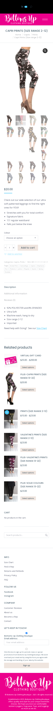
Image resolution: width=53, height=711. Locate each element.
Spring (41, 269)
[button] (45, 50)
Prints (22, 262)
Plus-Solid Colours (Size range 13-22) (31, 484)
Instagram (9, 595)
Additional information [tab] (15, 293)
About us (8, 612)
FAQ (6, 579)
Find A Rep (9, 566)
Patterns (13, 269)
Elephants (40, 266)
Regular (26, 269)
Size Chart (42, 328)
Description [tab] (10, 287)
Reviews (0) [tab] (9, 300)
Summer (7, 272)
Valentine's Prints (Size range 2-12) (33, 436)
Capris (16, 262)
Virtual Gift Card (30, 355)
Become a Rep (11, 616)
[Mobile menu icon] (45, 19)
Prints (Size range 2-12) (33, 411)
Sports (34, 269)
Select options (28, 367)
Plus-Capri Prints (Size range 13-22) (33, 376)
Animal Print (14, 266)
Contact (7, 621)
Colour (7, 232)
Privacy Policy (10, 575)
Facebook (8, 591)
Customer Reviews (13, 608)
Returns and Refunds (14, 571)
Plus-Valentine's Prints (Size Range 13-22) (33, 459)
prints (20, 269)
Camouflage (24, 266)
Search (46, 535)
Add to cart (28, 247)
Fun (6, 269)
